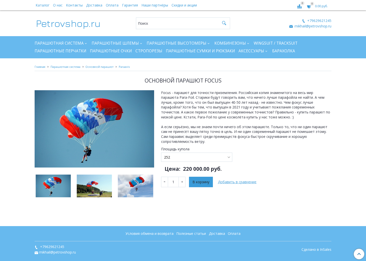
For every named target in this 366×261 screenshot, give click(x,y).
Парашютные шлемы (115, 43)
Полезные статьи (191, 233)
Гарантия (130, 5)
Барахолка (283, 51)
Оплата (112, 5)
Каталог (43, 5)
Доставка (94, 5)
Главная (40, 67)
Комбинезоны (230, 43)
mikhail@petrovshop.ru (312, 26)
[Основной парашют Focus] (94, 129)
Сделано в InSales (316, 249)
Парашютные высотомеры (176, 43)
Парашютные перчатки (60, 51)
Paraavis (124, 67)
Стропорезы (148, 51)
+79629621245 (318, 20)
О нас (57, 5)
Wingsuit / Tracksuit (276, 43)
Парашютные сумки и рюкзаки (200, 51)
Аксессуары (251, 51)
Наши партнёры (154, 5)
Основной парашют (99, 67)
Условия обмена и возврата (149, 233)
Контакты (74, 5)
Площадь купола (175, 149)
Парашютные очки (111, 51)
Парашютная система (59, 43)
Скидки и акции (184, 5)
